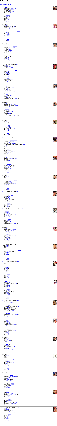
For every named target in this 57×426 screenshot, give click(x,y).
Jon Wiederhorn (11, 79)
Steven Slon (8, 289)
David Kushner (11, 27)
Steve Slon (7, 380)
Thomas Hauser (9, 400)
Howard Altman (10, 319)
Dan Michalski (14, 214)
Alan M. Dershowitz (7, 16)
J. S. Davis (15, 8)
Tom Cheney (7, 237)
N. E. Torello (9, 216)
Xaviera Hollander (8, 66)
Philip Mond (18, 261)
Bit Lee (7, 222)
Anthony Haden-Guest (12, 51)
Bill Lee (6, 96)
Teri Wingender (8, 90)
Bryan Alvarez (7, 239)
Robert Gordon (6, 358)
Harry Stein (15, 178)
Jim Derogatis (14, 324)
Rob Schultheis (15, 283)
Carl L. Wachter (8, 73)
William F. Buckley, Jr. (7, 215)
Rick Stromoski (8, 61)
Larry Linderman (12, 9)
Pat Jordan (17, 264)
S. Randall (7, 94)
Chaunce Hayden (7, 197)
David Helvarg (9, 328)
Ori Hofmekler (9, 12)
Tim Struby (9, 357)
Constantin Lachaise (9, 164)
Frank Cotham (9, 170)
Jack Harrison (9, 150)
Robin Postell (11, 67)
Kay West (10, 159)
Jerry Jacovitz (12, 166)
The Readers (6, 7)
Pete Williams (7, 126)
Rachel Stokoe (12, 362)
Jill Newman (13, 308)
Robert (7, 341)
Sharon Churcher (11, 55)
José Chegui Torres (13, 11)
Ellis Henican (10, 50)
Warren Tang (7, 344)
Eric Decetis (13, 310)
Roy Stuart (7, 417)
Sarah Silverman (7, 53)
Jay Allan (16, 318)
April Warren (12, 8)
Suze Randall (8, 18)
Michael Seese (10, 296)
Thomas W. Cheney (9, 202)
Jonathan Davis (15, 122)
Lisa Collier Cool (13, 128)
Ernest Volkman (14, 183)
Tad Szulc (8, 71)
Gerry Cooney (15, 235)
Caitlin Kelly (12, 195)
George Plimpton (11, 393)
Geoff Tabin (13, 87)
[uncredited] (9, 10)
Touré (8, 76)
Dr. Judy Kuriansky (8, 36)
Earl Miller (8, 17)
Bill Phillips (11, 380)
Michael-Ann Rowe (12, 122)
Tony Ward (8, 77)
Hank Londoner (8, 165)
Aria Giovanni (22, 208)
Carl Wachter (17, 191)
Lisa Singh (16, 70)
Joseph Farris (7, 185)
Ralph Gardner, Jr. (8, 54)
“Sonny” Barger (15, 180)
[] (19, 261)
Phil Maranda (11, 303)
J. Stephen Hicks (8, 15)
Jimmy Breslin (9, 381)
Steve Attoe (9, 294)
